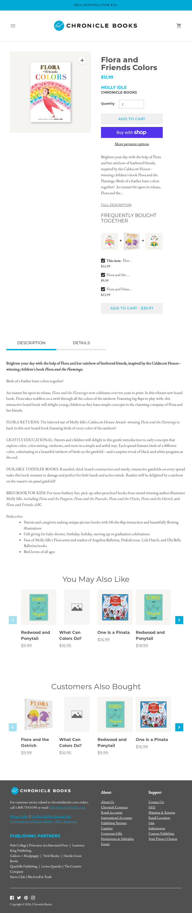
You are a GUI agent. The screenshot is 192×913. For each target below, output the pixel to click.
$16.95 (65, 646)
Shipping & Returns (161, 812)
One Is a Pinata (114, 633)
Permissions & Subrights (117, 838)
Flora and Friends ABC (119, 289)
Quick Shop (38, 614)
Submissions (156, 828)
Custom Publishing (161, 833)
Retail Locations (159, 817)
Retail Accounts (111, 812)
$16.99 (104, 640)
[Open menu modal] (13, 26)
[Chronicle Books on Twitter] (19, 897)
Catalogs (107, 828)
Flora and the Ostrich (119, 274)
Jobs (151, 823)
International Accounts (116, 817)
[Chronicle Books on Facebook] (12, 897)
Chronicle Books (119, 93)
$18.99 (142, 646)
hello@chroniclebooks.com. (67, 807)
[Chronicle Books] (96, 26)
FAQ (151, 807)
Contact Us (156, 802)
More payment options (132, 143)
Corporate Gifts (111, 833)
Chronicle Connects (114, 807)
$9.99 (26, 646)
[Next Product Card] (179, 620)
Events (105, 844)
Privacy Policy (19, 816)
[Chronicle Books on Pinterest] (26, 897)
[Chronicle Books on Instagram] (33, 897)
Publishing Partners (114, 823)
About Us (107, 802)
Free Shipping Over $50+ (96, 5)
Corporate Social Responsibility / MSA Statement (43, 821)
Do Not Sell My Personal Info (51, 816)
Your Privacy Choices (162, 838)
